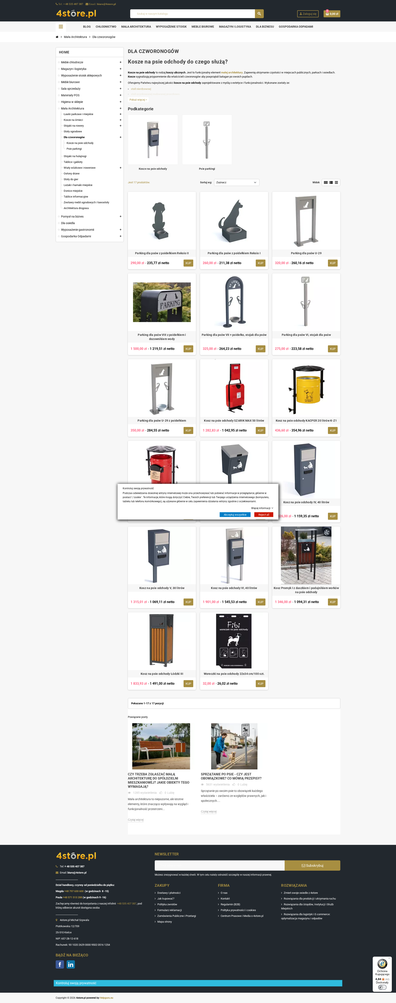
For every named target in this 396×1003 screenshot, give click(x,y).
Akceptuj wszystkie (235, 514)
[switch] (382, 987)
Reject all (263, 514)
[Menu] (389, 959)
